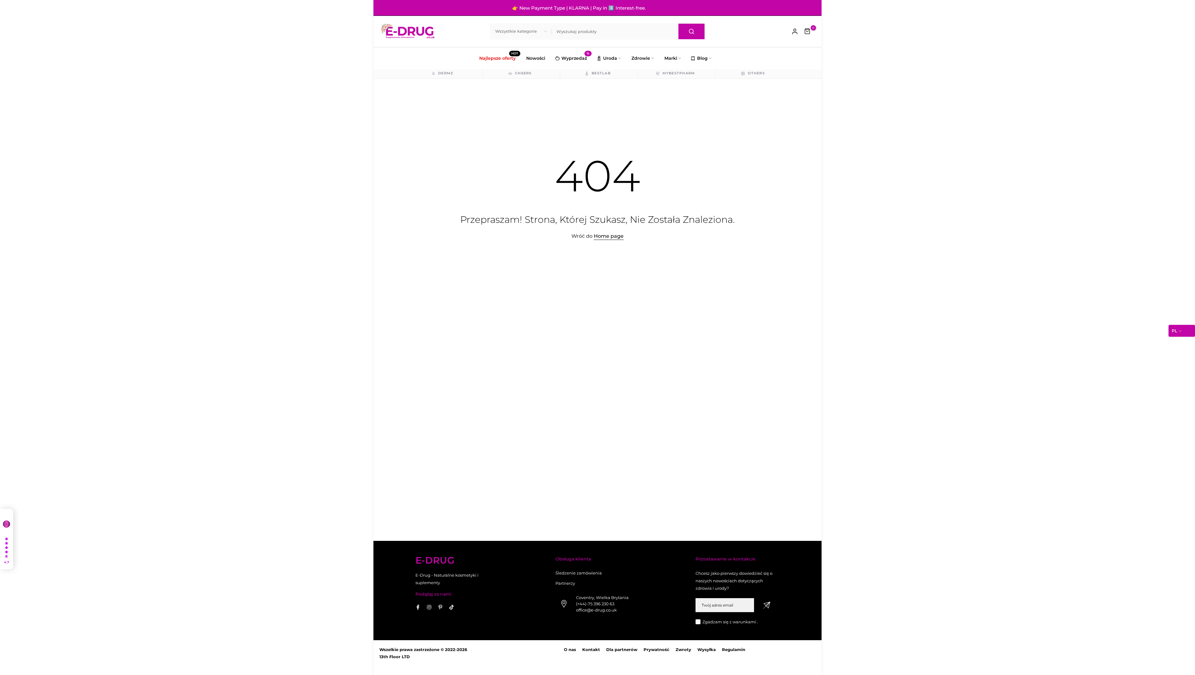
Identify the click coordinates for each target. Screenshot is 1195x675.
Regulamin (733, 649)
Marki (670, 58)
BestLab (601, 73)
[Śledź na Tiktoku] (451, 607)
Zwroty (683, 649)
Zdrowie (640, 58)
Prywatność (656, 649)
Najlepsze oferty (498, 57)
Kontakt (591, 649)
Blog (702, 58)
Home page (609, 236)
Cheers (523, 73)
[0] (807, 31)
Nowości (535, 58)
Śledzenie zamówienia (578, 572)
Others (756, 73)
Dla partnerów (621, 649)
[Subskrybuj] (767, 605)
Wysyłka (706, 649)
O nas (570, 649)
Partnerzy (565, 583)
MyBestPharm (679, 73)
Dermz (445, 73)
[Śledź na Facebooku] (417, 607)
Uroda (610, 58)
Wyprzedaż (575, 57)
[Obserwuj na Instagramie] (429, 607)
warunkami (744, 621)
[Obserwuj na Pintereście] (440, 607)
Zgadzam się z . (730, 621)
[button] (6, 539)
